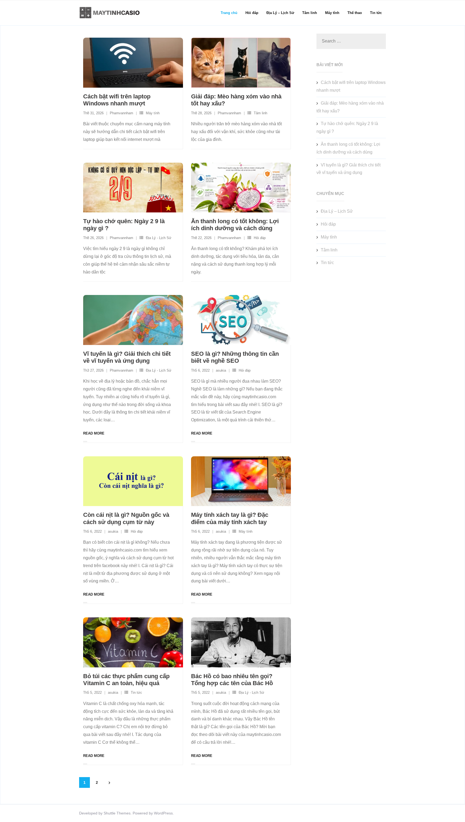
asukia (221, 370)
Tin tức (136, 693)
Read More (93, 433)
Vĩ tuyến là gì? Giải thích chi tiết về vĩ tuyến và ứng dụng (127, 357)
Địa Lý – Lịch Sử (337, 211)
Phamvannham (121, 113)
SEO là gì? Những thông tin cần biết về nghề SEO (235, 357)
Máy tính (153, 113)
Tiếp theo (109, 782)
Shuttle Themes (117, 813)
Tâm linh (260, 113)
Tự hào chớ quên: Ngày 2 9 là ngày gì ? (347, 127)
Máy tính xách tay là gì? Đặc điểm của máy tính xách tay (229, 518)
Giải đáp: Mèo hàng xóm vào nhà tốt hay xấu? (350, 107)
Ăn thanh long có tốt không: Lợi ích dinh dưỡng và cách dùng (235, 225)
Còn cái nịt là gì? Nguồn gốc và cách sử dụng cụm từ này (126, 518)
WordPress (163, 813)
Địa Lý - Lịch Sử (158, 238)
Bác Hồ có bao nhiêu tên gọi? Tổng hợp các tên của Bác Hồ (232, 679)
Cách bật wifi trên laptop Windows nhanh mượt (116, 100)
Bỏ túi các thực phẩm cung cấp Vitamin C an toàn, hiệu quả (126, 679)
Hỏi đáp (260, 238)
